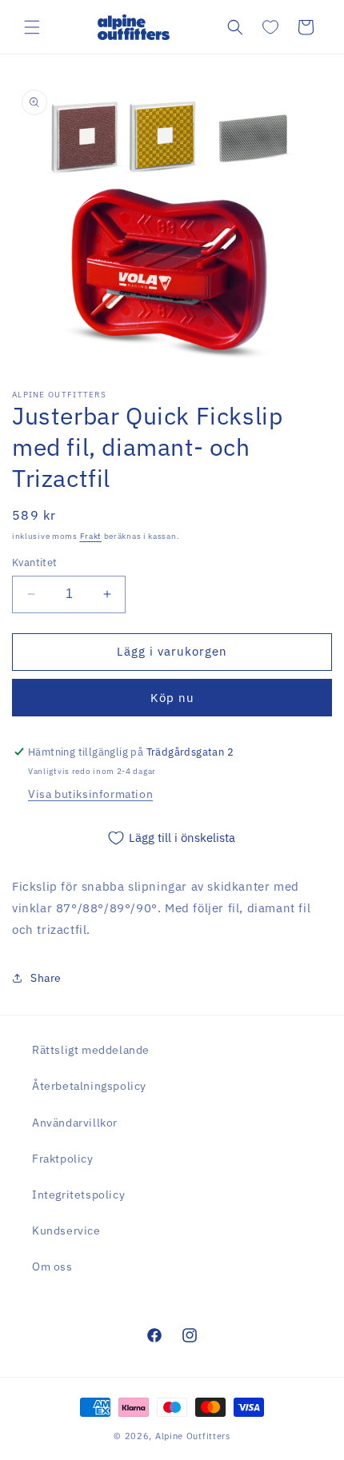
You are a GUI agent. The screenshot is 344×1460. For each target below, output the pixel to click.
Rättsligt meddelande (91, 1050)
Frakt (91, 536)
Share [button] (46, 978)
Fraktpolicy (63, 1158)
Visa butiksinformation (90, 794)
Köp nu (172, 697)
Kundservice (66, 1230)
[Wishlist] (270, 27)
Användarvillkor (75, 1122)
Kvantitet (35, 562)
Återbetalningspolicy (89, 1086)
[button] (32, 27)
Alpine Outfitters (192, 1436)
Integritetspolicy (78, 1194)
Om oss (52, 1266)
